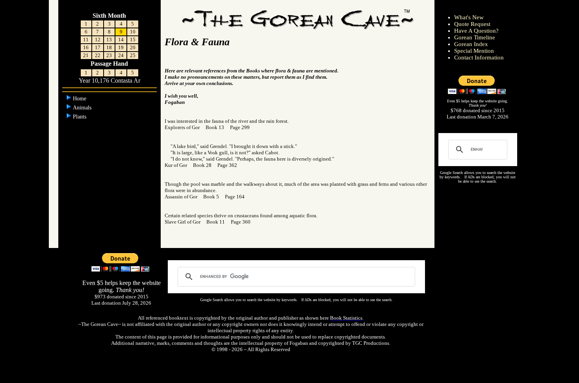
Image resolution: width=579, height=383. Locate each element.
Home (80, 99)
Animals (83, 108)
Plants (80, 117)
